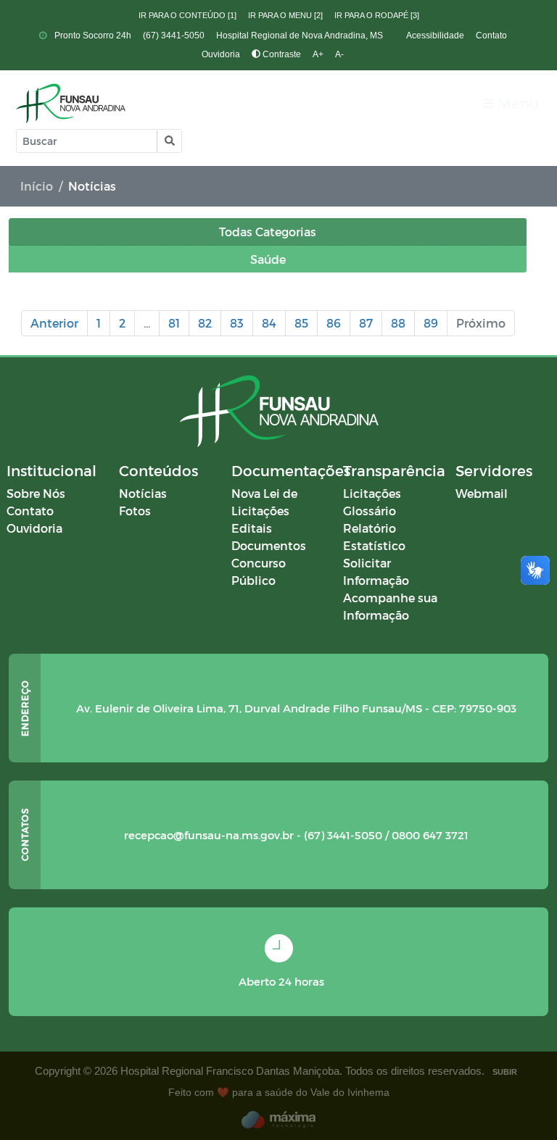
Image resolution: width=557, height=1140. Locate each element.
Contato (491, 35)
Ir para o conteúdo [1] (187, 15)
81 (174, 323)
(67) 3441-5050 (174, 35)
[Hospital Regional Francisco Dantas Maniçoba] (70, 103)
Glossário (369, 510)
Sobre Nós (36, 493)
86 (333, 323)
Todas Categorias (267, 231)
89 (431, 323)
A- (339, 54)
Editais (251, 528)
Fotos (135, 510)
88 (398, 323)
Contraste (280, 54)
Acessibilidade (435, 35)
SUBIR (504, 1072)
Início (36, 186)
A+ (318, 54)
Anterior (54, 323)
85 (301, 323)
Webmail (481, 493)
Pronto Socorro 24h (91, 35)
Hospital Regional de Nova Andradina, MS (299, 35)
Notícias (143, 493)
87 (366, 323)
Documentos (268, 545)
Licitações (372, 493)
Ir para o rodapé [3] (376, 15)
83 (237, 323)
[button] (169, 140)
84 (269, 323)
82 (205, 323)
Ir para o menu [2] (285, 15)
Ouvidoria (221, 54)
